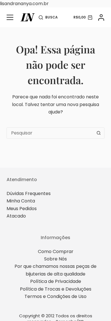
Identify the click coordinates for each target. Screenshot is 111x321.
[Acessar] (101, 17)
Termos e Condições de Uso (55, 296)
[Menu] (10, 17)
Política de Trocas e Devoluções (55, 289)
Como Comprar (55, 251)
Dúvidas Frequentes (29, 193)
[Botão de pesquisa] (98, 133)
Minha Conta (21, 201)
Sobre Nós (55, 259)
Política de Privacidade (55, 281)
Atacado (16, 216)
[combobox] (50, 133)
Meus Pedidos (22, 208)
